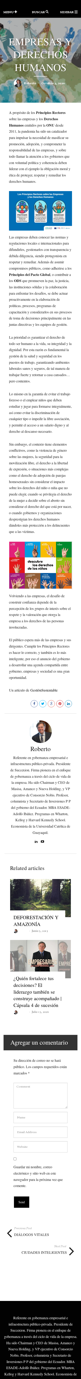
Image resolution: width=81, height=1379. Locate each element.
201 (25, 703)
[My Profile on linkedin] (37, 842)
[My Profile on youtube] (43, 842)
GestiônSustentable (44, 690)
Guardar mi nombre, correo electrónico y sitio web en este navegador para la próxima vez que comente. (38, 1176)
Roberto (40, 748)
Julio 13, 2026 (40, 1012)
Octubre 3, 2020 (53, 83)
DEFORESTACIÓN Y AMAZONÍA (36, 920)
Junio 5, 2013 (40, 931)
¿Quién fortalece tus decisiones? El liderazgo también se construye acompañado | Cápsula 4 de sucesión (37, 991)
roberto (30, 83)
